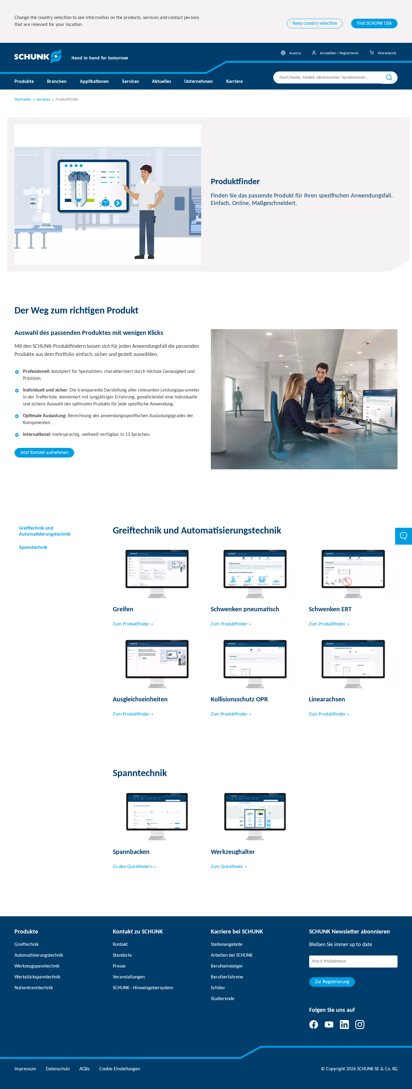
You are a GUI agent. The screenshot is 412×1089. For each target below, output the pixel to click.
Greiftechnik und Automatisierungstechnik (45, 531)
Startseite (22, 99)
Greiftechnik (26, 944)
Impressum (25, 1069)
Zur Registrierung (332, 982)
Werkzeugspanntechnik (36, 966)
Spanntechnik (33, 547)
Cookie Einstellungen (119, 1069)
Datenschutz (58, 1069)
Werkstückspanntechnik (37, 977)
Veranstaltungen (129, 977)
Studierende (222, 998)
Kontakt (120, 944)
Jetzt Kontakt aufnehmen (44, 452)
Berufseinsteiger (227, 966)
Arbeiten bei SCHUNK (231, 955)
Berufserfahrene (227, 977)
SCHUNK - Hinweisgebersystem (143, 988)
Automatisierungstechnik (38, 955)
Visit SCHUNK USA (374, 23)
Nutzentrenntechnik (33, 988)
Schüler (218, 988)
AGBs (84, 1069)
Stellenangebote (226, 944)
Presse (119, 966)
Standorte (122, 955)
